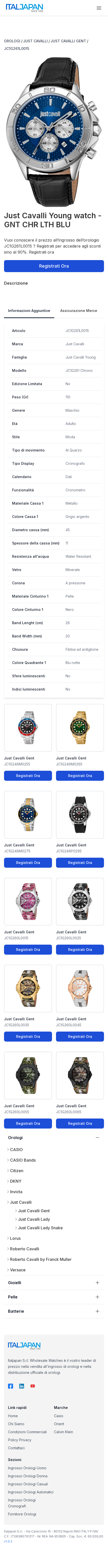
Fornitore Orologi (22, 1514)
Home (13, 1416)
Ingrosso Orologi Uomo (27, 1468)
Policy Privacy (19, 1440)
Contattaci (16, 1448)
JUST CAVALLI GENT (68, 41)
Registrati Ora (54, 266)
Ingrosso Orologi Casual (28, 1484)
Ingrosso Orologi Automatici (30, 1492)
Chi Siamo (16, 1424)
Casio (58, 1416)
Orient (59, 1424)
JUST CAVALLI (35, 41)
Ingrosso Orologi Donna (27, 1476)
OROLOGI (12, 41)
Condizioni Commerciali (27, 1432)
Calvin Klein (63, 1432)
